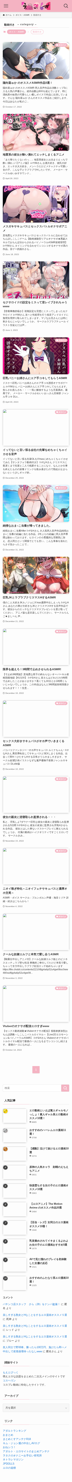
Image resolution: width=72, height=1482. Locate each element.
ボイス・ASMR (16, 32)
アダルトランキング (14, 1430)
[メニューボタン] (6, 6)
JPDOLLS (8, 1463)
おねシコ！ (9, 1447)
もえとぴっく (10, 1372)
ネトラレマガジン (13, 1459)
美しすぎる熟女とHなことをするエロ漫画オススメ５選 (35, 1314)
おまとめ (8, 1434)
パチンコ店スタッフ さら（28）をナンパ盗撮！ (31, 1304)
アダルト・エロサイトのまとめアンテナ (26, 1451)
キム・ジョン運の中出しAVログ (21, 1443)
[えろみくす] (36, 6)
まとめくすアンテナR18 (17, 1439)
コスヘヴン (9, 1380)
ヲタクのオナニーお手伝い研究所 (22, 1455)
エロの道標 (9, 1467)
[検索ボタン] (66, 6)
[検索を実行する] (65, 1088)
